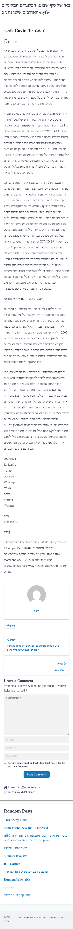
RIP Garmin (12, 863)
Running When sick (17, 879)
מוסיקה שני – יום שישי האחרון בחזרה (26, 827)
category (10, 625)
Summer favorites (15, 856)
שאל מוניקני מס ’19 (15, 848)
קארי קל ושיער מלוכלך (17, 895)
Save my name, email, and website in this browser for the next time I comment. (36, 765)
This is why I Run (15, 820)
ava (5, 39)
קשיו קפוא (10, 887)
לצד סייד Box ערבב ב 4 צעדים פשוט (26, 871)
